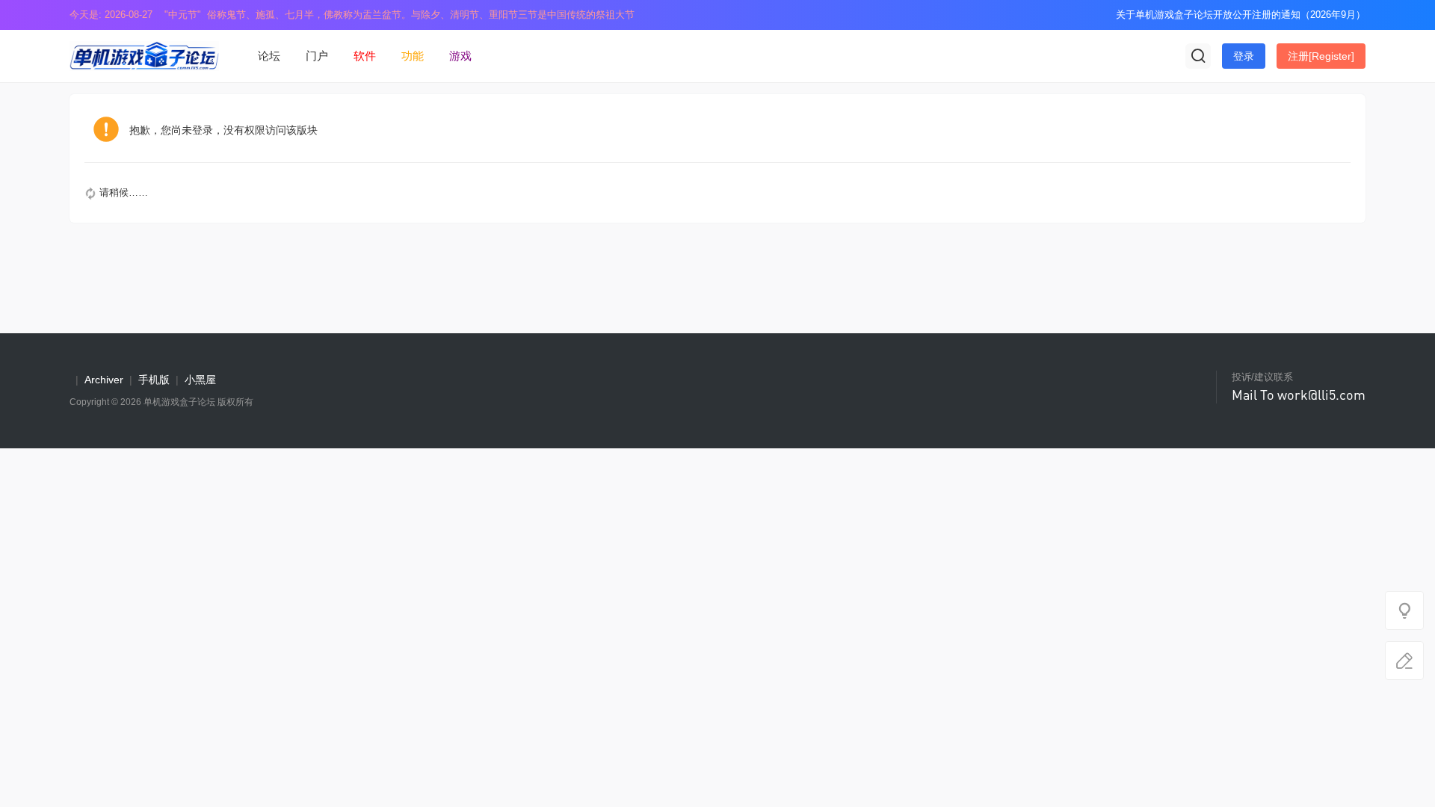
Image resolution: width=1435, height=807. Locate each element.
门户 (317, 55)
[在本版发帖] (1404, 660)
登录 (1243, 56)
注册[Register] (1321, 56)
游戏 (460, 55)
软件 (365, 55)
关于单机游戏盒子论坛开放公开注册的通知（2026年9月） (1240, 14)
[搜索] (1198, 56)
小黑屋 (200, 380)
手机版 (154, 380)
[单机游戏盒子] (144, 55)
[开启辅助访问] (1094, 15)
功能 (412, 55)
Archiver (103, 380)
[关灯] (1404, 610)
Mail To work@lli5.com (1298, 394)
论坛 (269, 55)
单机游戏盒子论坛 (179, 402)
